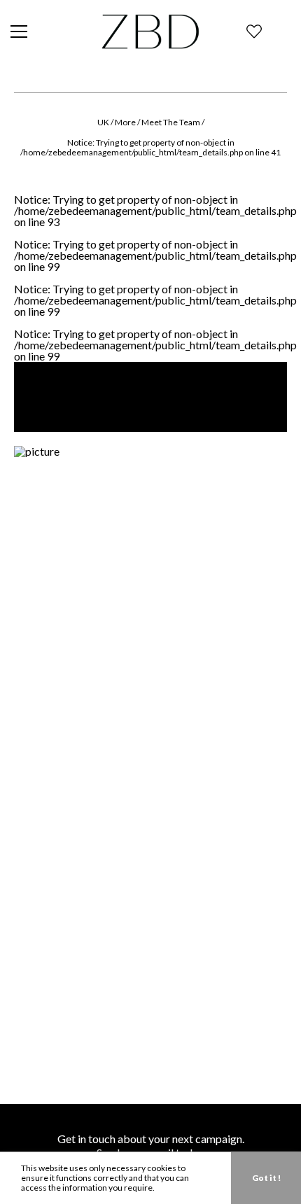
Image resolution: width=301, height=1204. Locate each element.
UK (103, 122)
